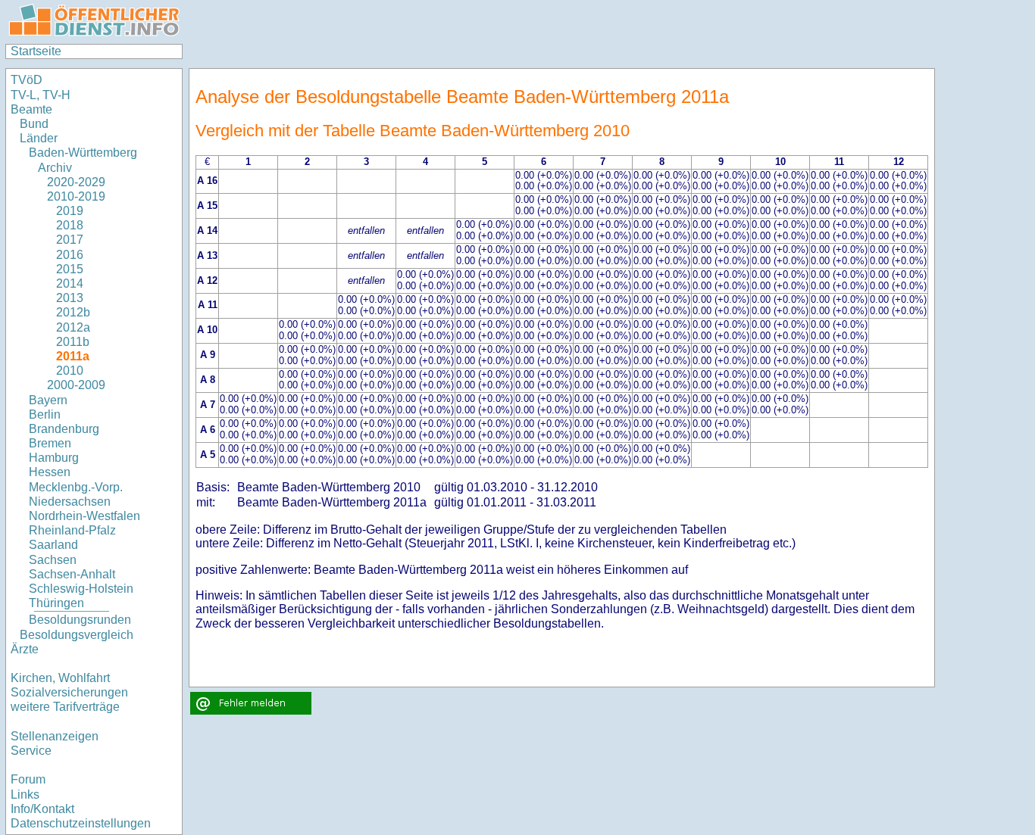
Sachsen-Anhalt (72, 574)
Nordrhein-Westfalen (84, 515)
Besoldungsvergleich (76, 634)
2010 (69, 370)
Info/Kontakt (42, 808)
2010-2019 (76, 196)
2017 (69, 239)
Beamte (31, 109)
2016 (69, 254)
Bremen (50, 443)
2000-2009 (76, 385)
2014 (69, 283)
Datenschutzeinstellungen (81, 823)
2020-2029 (76, 182)
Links (25, 794)
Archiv (55, 167)
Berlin (45, 414)
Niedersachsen (70, 501)
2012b (73, 312)
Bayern (48, 400)
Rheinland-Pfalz (72, 530)
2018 (69, 225)
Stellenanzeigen (54, 736)
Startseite (36, 51)
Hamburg (54, 457)
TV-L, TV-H (40, 95)
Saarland (53, 544)
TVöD (26, 79)
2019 (69, 210)
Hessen (49, 472)
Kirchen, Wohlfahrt (60, 677)
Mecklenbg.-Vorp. (76, 487)
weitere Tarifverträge (65, 706)
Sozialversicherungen (69, 692)
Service (31, 750)
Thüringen (56, 603)
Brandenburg (64, 428)
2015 (69, 269)
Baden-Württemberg (83, 152)
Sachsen (53, 559)
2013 (69, 297)
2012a (73, 327)
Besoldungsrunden (80, 619)
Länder (39, 138)
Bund (34, 123)
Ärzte (25, 649)
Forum (28, 779)
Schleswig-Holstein (81, 588)
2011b (72, 341)
